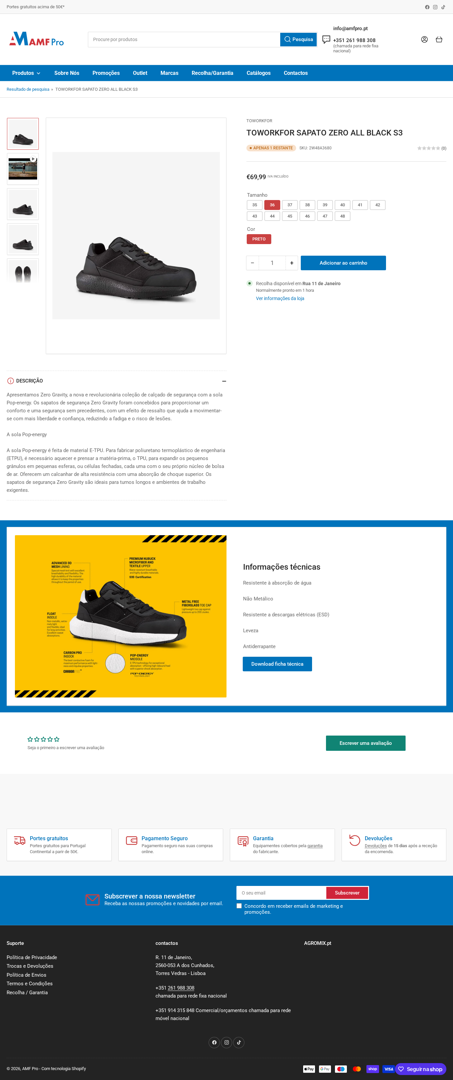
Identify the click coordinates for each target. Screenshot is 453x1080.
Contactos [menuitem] (296, 73)
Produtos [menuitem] (23, 73)
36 (272, 204)
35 (254, 204)
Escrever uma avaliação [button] (366, 743)
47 (325, 216)
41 (360, 204)
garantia (315, 845)
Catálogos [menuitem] (259, 73)
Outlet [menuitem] (140, 73)
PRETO (259, 238)
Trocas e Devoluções (30, 966)
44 (272, 216)
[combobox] (203, 39)
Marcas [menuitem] (169, 73)
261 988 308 (181, 988)
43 (254, 216)
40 (342, 204)
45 (290, 216)
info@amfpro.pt (350, 28)
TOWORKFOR (259, 120)
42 (377, 204)
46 (307, 216)
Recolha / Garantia (27, 993)
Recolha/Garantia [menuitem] (212, 73)
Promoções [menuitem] (106, 73)
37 (290, 204)
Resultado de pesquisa (28, 89)
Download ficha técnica (277, 664)
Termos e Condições (30, 984)
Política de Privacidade (32, 957)
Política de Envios (26, 975)
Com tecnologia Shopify (63, 1068)
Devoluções (376, 845)
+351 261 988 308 (354, 40)
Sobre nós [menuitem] (66, 73)
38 (307, 204)
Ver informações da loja (280, 298)
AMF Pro (30, 1068)
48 (342, 216)
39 (325, 204)
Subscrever (347, 893)
